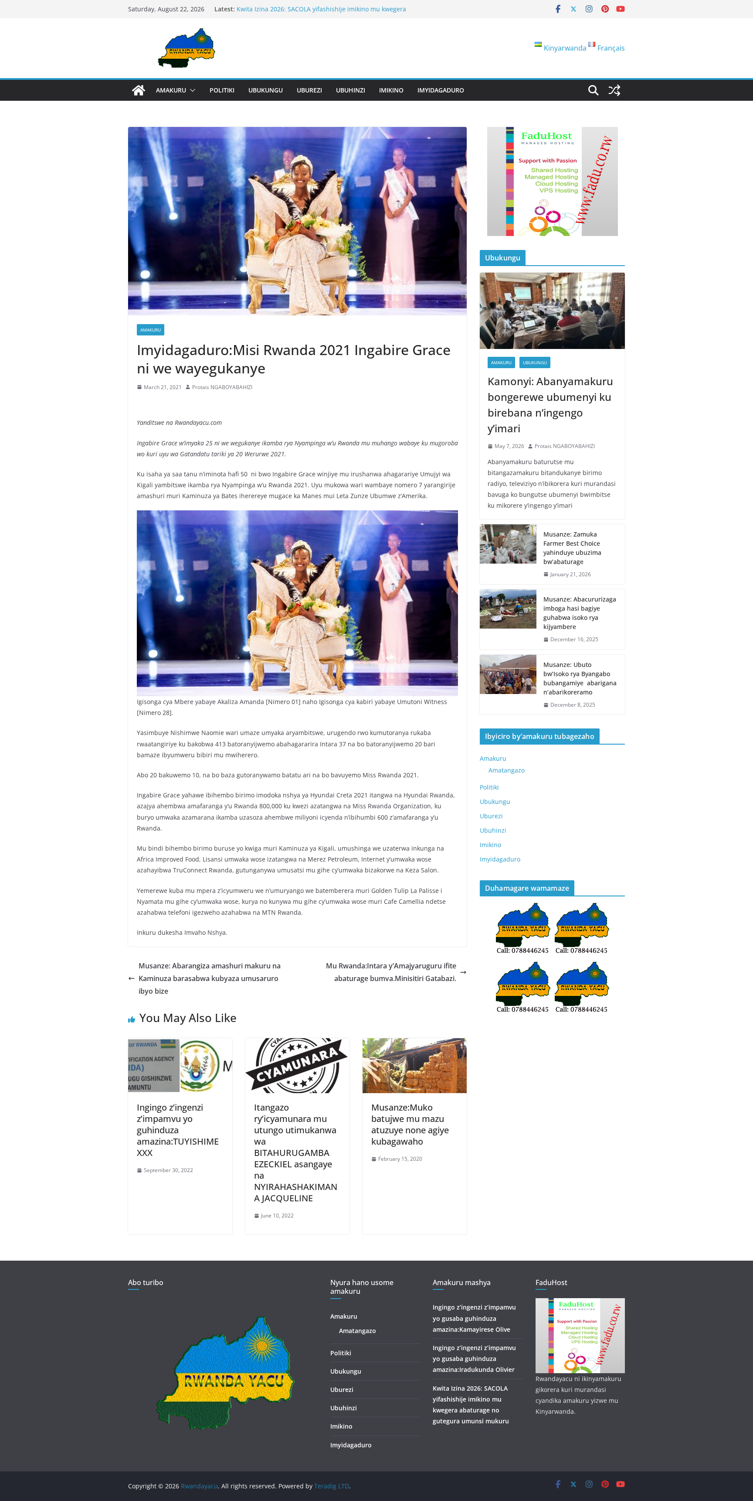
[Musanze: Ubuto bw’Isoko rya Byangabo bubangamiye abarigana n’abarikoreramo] (508, 685)
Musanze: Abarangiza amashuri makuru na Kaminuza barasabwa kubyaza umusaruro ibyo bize (210, 978)
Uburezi (309, 90)
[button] (191, 90)
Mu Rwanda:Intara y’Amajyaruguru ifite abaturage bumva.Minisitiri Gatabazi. (391, 972)
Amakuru (171, 90)
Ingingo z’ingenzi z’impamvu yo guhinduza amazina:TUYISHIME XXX (178, 1130)
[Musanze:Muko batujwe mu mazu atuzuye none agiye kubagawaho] (415, 1044)
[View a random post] (614, 90)
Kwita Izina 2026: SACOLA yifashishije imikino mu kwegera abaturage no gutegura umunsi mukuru (321, 13)
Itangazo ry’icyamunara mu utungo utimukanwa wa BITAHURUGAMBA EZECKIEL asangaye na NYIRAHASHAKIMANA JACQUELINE (295, 1152)
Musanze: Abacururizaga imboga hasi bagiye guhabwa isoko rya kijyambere (579, 613)
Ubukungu (265, 90)
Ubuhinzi (350, 90)
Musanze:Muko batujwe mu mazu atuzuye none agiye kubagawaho (410, 1124)
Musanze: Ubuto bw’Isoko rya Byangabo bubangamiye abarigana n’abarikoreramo (580, 678)
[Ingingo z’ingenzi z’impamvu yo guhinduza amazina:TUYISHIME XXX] (180, 1044)
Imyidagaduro (440, 90)
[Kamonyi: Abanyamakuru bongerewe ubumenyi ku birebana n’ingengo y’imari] (552, 311)
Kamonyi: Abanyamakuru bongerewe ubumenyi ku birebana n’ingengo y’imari (550, 404)
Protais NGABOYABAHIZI (222, 387)
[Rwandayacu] (138, 90)
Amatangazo (506, 770)
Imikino (391, 90)
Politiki (222, 90)
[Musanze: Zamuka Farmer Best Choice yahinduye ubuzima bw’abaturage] (508, 554)
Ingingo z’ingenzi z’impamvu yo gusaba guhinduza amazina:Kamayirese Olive (474, 1318)
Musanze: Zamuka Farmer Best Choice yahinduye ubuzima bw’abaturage (572, 548)
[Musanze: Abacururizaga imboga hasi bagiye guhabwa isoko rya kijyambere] (508, 619)
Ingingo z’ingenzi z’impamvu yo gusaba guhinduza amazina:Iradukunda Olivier (474, 1359)
